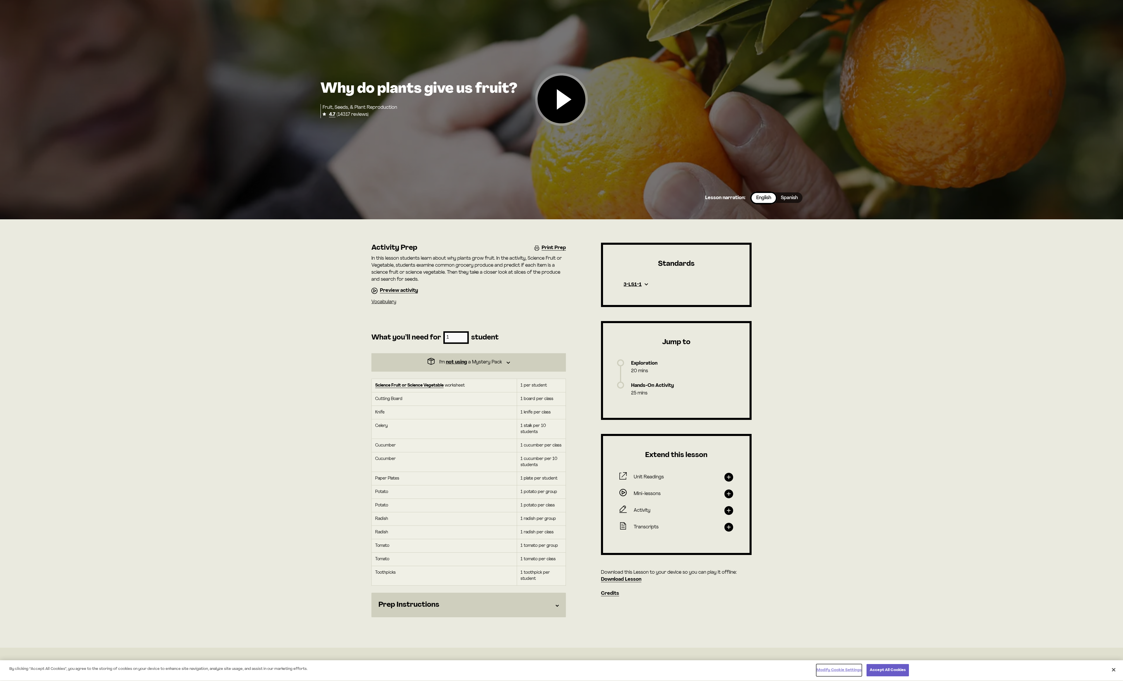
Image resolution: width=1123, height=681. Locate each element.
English (763, 198)
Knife (380, 412)
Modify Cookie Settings (839, 670)
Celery (381, 426)
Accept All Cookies (888, 670)
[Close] (1113, 669)
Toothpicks (385, 572)
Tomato (382, 546)
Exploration (644, 363)
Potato (381, 492)
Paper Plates (387, 478)
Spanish (789, 198)
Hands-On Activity (652, 385)
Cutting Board (388, 399)
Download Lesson (621, 579)
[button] (561, 100)
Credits (610, 593)
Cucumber (385, 445)
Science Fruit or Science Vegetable (409, 385)
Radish (381, 519)
